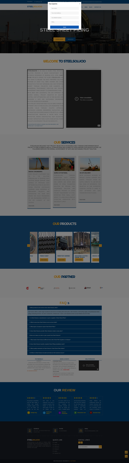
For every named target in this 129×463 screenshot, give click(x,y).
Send (64, 27)
